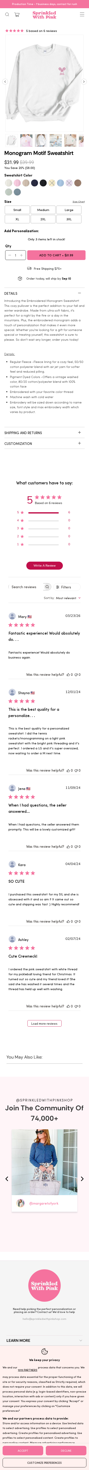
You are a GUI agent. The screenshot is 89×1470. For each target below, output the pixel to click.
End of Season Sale (53, 4)
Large (69, 210)
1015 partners (27, 1370)
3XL (69, 219)
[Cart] (16, 15)
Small (17, 210)
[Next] (84, 83)
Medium (43, 210)
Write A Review (44, 566)
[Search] (7, 14)
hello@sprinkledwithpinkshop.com (44, 1318)
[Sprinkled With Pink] (44, 14)
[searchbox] (26, 587)
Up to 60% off (44, 4)
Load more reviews (44, 1024)
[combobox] (62, 598)
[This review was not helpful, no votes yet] (76, 674)
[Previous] (5, 83)
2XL (43, 219)
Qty (8, 245)
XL (17, 219)
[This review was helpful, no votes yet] (68, 674)
